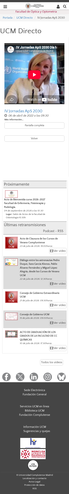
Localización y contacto (34, 478)
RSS (35, 488)
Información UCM (34, 427)
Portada (8, 17)
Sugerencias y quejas (36, 431)
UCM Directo (24, 17)
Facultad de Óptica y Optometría (36, 11)
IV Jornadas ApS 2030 (23, 111)
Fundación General (35, 394)
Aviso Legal (34, 481)
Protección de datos (34, 485)
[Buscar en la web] (64, 6)
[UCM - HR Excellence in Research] (33, 443)
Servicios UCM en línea (34, 406)
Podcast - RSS (53, 231)
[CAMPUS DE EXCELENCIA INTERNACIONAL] (33, 454)
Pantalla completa (34, 125)
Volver (34, 138)
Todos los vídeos (51, 362)
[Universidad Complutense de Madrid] (35, 5)
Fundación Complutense (34, 415)
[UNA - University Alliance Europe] (33, 465)
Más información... (13, 119)
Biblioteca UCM (34, 410)
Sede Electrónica (34, 390)
